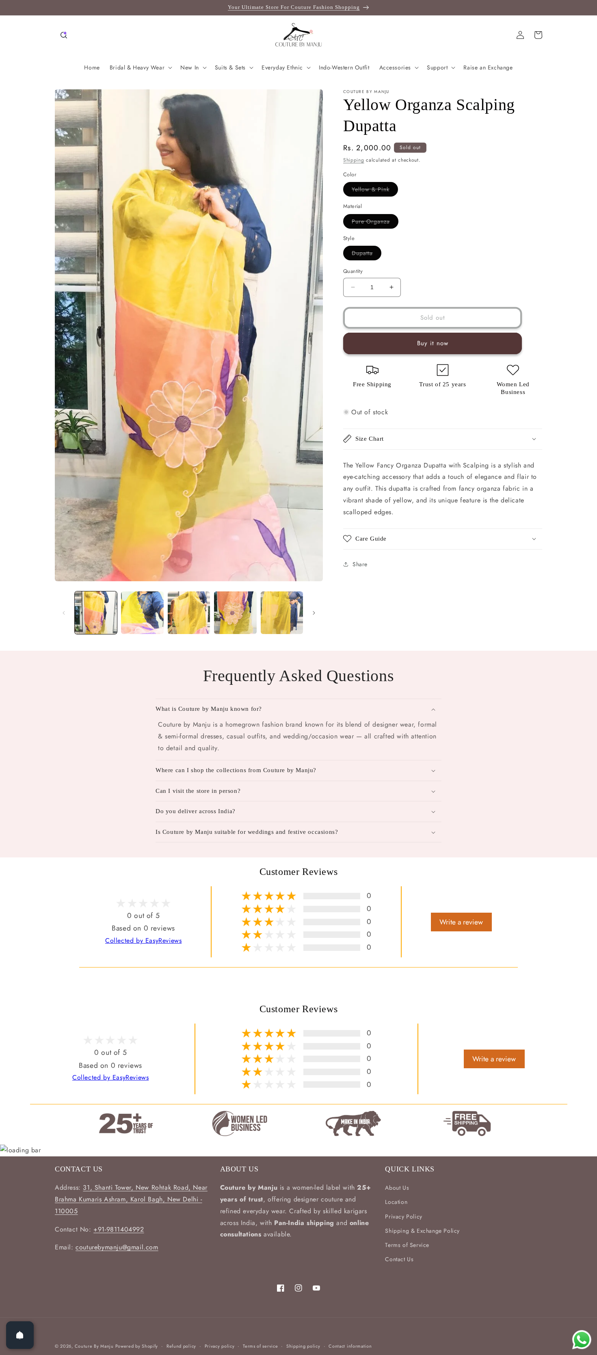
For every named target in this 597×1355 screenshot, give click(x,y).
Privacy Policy (403, 1216)
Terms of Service (407, 1245)
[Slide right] (314, 613)
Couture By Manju (95, 1346)
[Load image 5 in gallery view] (282, 612)
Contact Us (399, 1259)
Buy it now (432, 343)
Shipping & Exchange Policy (422, 1231)
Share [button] (360, 564)
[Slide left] (64, 613)
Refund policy (181, 1345)
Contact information (350, 1345)
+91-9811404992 (118, 1229)
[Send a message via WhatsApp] (582, 1340)
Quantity (353, 271)
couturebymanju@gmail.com (117, 1247)
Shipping (353, 160)
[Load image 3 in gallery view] (189, 612)
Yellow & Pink (375, 191)
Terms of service (260, 1345)
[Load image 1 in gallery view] (96, 612)
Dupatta (366, 254)
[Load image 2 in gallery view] (142, 612)
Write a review (461, 921)
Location (396, 1202)
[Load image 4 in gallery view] (235, 612)
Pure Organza (375, 222)
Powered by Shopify (136, 1346)
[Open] (20, 1335)
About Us (397, 1188)
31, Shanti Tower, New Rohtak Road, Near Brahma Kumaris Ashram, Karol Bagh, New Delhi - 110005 (131, 1199)
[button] (64, 35)
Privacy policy (220, 1345)
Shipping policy (303, 1345)
